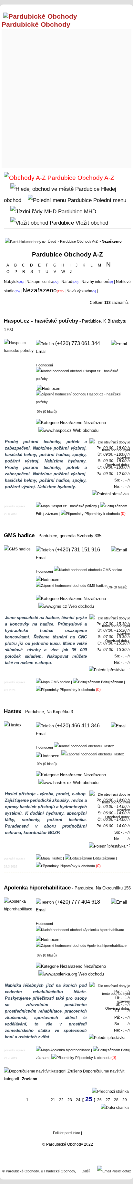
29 (124, 1100)
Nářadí (67, 281)
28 (116, 1100)
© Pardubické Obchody (20, 1171)
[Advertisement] (66, 96)
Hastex (12, 711)
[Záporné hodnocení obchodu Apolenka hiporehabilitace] (81, 945)
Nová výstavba (79, 291)
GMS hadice (19, 535)
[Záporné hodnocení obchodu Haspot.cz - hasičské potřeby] (83, 398)
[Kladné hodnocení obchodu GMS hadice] (88, 569)
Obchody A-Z (95, 177)
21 (53, 1100)
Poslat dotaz (121, 1171)
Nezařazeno (94, 422)
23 (69, 1100)
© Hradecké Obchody (58, 1171)
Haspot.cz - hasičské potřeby (41, 320)
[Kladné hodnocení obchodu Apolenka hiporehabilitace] (80, 929)
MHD (89, 211)
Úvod (52, 241)
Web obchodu (85, 430)
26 (99, 1100)
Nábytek (11, 281)
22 (61, 1100)
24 (78, 1100)
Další (86, 1171)
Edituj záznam (47, 514)
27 (108, 1100)
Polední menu (109, 200)
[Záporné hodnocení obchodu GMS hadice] (71, 585)
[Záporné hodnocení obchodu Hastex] (92, 754)
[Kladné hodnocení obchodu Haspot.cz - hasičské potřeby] (83, 374)
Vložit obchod (91, 222)
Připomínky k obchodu (102, 514)
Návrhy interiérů (95, 281)
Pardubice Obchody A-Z (79, 241)
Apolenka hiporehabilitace (37, 887)
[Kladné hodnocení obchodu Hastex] (84, 745)
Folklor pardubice (66, 1133)
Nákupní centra (39, 281)
